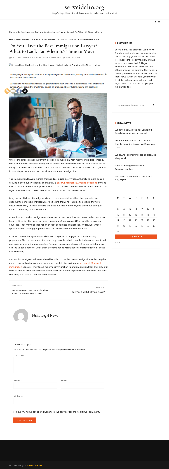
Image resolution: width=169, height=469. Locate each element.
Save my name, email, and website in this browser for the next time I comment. (58, 412)
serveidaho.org (84, 7)
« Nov (118, 242)
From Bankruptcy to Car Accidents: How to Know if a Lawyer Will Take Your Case (135, 144)
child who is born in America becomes (77, 182)
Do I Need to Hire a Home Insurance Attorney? (133, 178)
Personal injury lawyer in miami (84, 39)
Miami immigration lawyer (54, 39)
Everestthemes (34, 465)
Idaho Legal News (54, 58)
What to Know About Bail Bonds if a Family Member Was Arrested (133, 131)
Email (65, 380)
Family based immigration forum (24, 39)
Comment (20, 355)
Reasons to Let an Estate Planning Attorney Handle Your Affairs (30, 292)
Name (18, 380)
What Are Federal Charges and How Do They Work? (135, 156)
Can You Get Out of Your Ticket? (88, 292)
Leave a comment (73, 58)
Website (18, 396)
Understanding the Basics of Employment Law (130, 167)
